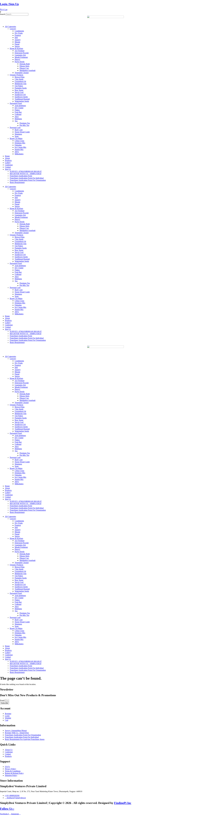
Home (7, 156)
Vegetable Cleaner (22, 73)
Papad (17, 44)
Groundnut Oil (20, 81)
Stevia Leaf (19, 92)
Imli (16, 37)
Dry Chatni (19, 108)
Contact (8, 167)
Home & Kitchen (16, 48)
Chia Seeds (19, 79)
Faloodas (18, 145)
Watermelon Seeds (22, 101)
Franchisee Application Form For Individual (27, 178)
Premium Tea (25, 123)
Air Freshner (19, 51)
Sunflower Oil (20, 95)
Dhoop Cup (24, 68)
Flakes (17, 110)
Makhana (18, 119)
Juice (17, 117)
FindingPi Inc (122, 803)
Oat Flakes (19, 86)
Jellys (17, 152)
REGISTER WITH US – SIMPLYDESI (25, 174)
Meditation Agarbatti (27, 70)
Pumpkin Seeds (21, 88)
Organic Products (16, 75)
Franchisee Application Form (21, 176)
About (7, 158)
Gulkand (18, 114)
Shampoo (18, 134)
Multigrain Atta (20, 84)
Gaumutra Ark (20, 55)
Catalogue (9, 165)
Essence (18, 35)
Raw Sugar (19, 90)
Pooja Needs (19, 62)
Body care (19, 130)
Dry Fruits (19, 33)
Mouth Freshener (21, 57)
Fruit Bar (18, 112)
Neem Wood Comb (22, 132)
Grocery (13, 29)
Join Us (8, 169)
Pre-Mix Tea (24, 125)
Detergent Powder (22, 53)
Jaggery (18, 40)
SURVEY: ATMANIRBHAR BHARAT (26, 171)
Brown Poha (19, 77)
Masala (17, 42)
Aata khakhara (20, 106)
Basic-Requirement (17, 182)
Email (2, 700)
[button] (105, 12)
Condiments (19, 31)
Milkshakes (19, 154)
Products (8, 160)
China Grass (19, 141)
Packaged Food (16, 103)
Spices (17, 46)
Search (2, 14)
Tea (16, 121)
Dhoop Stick (24, 66)
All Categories (10, 26)
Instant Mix (19, 149)
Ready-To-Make (16, 138)
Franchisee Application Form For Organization (28, 180)
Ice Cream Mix (20, 147)
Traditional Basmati (22, 99)
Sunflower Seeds (21, 97)
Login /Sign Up (9, 4)
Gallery (8, 163)
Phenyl (17, 59)
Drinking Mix (20, 143)
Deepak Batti (25, 64)
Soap (17, 136)
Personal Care (15, 127)
